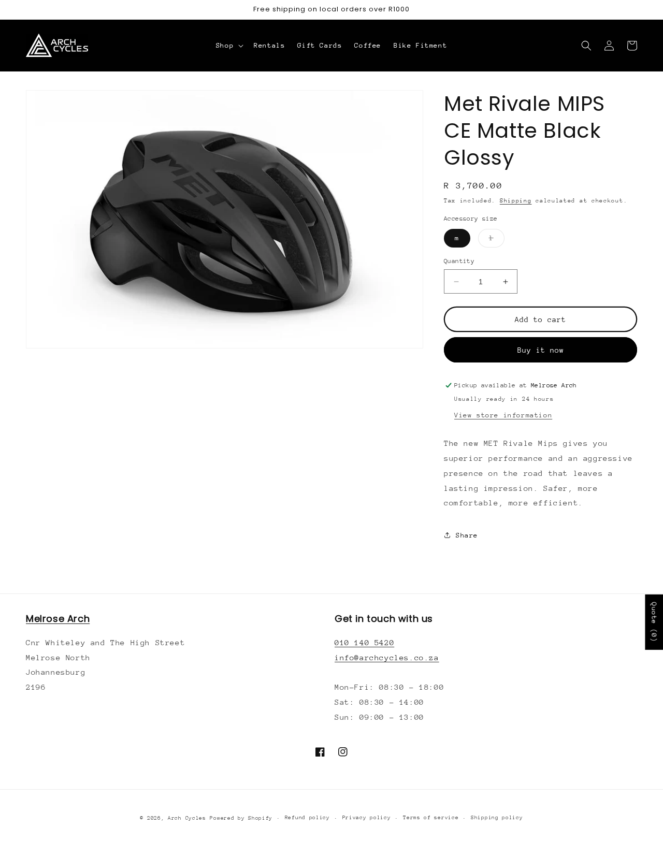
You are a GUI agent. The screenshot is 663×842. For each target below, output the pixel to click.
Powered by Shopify (241, 818)
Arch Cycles (187, 818)
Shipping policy (497, 818)
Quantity (459, 261)
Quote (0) (654, 622)
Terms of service (430, 818)
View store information (503, 415)
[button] (229, 45)
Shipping (516, 200)
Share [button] (467, 535)
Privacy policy (366, 818)
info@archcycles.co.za (387, 657)
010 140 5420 (364, 642)
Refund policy (307, 818)
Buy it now (540, 350)
